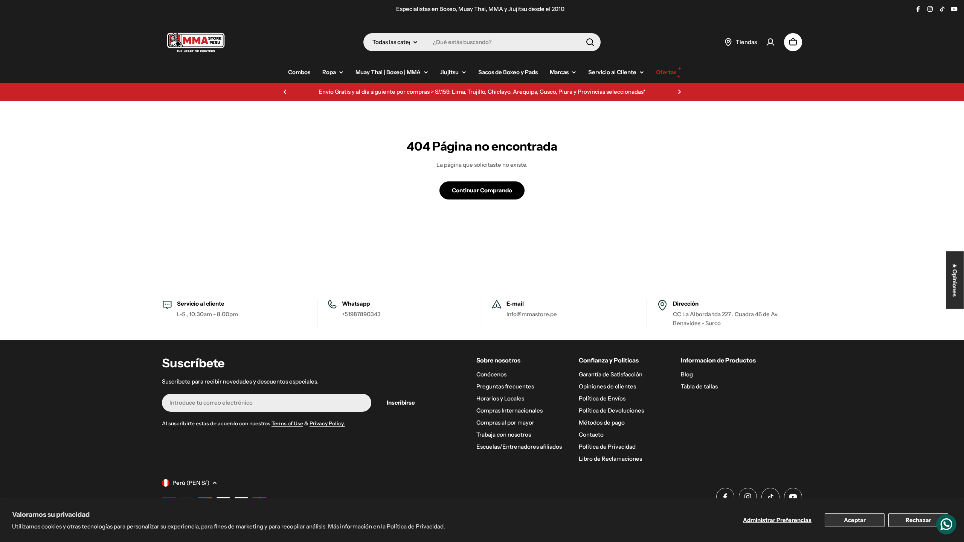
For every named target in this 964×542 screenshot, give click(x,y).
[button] (285, 91)
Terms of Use (287, 423)
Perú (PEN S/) (190, 482)
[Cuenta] (770, 42)
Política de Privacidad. (416, 526)
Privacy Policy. (327, 423)
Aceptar (855, 520)
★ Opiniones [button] (955, 280)
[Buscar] (590, 42)
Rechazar (918, 520)
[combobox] (482, 42)
